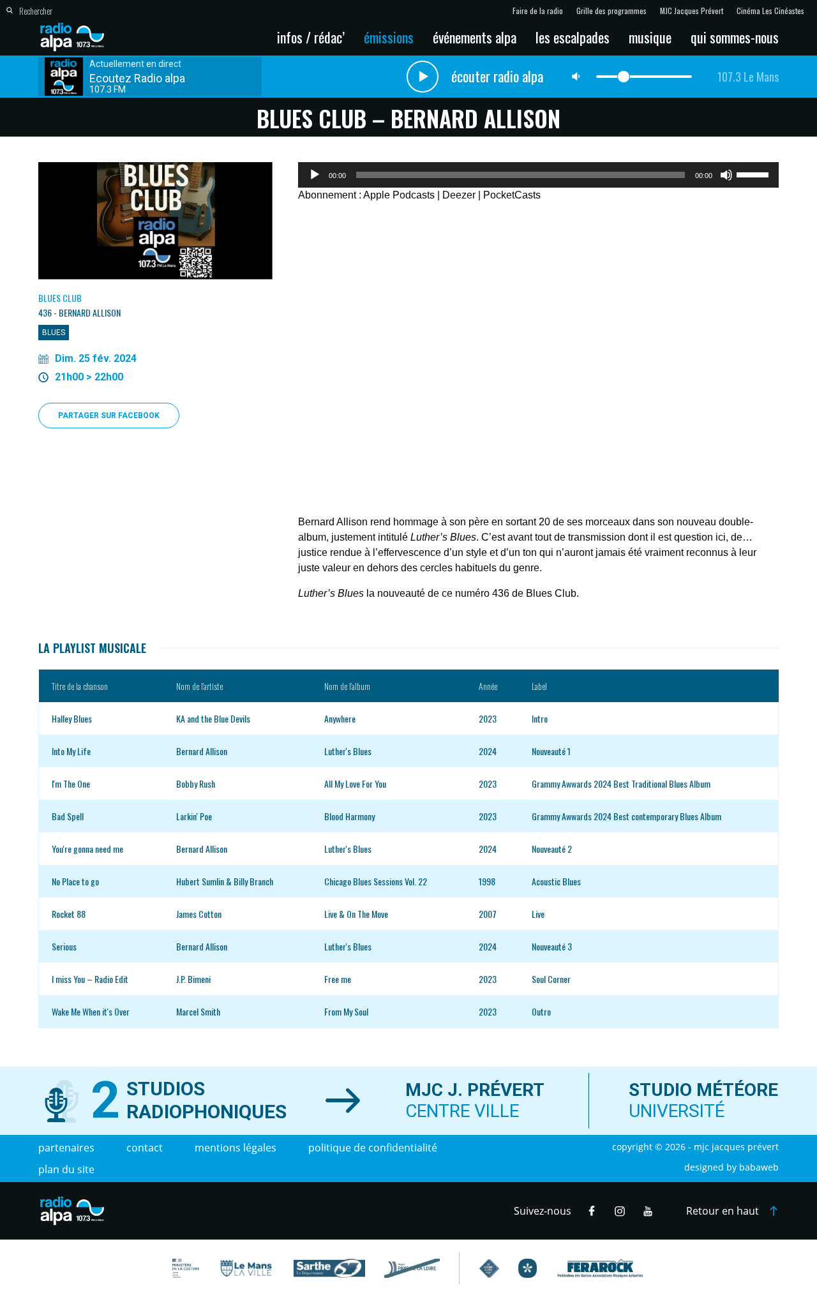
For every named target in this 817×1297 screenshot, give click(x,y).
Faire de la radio (538, 11)
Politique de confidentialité (372, 1148)
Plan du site (66, 1169)
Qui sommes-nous (735, 37)
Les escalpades (573, 37)
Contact (144, 1148)
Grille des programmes (611, 11)
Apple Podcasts (399, 195)
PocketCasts (512, 195)
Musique (650, 37)
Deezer (459, 195)
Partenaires (66, 1148)
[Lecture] (314, 175)
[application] (538, 175)
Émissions (389, 37)
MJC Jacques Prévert (691, 11)
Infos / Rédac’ (311, 37)
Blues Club (60, 297)
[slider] (754, 173)
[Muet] (726, 175)
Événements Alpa (474, 37)
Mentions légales (235, 1148)
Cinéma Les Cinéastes (770, 11)
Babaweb (759, 1167)
